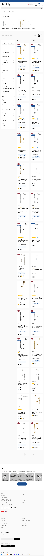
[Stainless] (23, 304)
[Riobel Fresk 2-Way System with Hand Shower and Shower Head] (37, 316)
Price (3, 41)
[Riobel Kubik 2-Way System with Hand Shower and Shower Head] (23, 80)
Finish (3, 75)
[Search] (41, 8)
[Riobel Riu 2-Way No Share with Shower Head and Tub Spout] (23, 428)
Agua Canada (20, 266)
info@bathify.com (4, 493)
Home (2, 11)
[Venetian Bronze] (20, 304)
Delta (19, 294)
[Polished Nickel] (24, 69)
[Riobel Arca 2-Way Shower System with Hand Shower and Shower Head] (37, 400)
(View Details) (29, 0)
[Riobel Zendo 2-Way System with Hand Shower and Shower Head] (37, 287)
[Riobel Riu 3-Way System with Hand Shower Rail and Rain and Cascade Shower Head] (37, 428)
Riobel (19, 87)
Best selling (34, 40)
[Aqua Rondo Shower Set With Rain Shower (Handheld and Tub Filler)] (37, 169)
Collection (6, 11)
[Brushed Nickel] (23, 69)
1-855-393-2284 (4, 495)
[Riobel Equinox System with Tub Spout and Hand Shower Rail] (23, 316)
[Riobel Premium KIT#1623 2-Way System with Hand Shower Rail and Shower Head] (23, 198)
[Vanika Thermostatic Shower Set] (23, 259)
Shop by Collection (6, 109)
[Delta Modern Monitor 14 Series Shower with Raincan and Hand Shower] (23, 400)
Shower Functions (5, 56)
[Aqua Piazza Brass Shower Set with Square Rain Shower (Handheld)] (37, 229)
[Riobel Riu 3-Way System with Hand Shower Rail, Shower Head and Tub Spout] (37, 49)
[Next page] (35, 454)
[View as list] (42, 35)
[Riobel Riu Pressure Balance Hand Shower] (23, 109)
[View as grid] (39, 35)
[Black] (21, 69)
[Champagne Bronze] (18, 304)
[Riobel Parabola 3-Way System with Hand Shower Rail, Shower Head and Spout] (37, 344)
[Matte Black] (34, 185)
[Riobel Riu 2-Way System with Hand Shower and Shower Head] (23, 49)
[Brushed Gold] (20, 69)
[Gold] (21, 276)
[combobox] (22, 8)
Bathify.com (40, 552)
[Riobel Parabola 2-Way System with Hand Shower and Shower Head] (23, 169)
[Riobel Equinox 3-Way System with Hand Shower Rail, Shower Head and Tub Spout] (23, 229)
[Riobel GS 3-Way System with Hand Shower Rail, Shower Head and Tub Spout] (37, 138)
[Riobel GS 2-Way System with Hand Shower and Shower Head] (37, 109)
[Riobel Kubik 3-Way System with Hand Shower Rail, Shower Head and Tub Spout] (23, 344)
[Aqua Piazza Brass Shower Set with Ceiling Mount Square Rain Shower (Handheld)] (37, 259)
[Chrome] (18, 69)
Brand (3, 96)
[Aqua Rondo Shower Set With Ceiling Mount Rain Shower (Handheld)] (23, 374)
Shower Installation (6, 67)
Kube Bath (34, 176)
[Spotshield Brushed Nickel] (23, 418)
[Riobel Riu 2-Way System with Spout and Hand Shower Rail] (23, 138)
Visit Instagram (22, 483)
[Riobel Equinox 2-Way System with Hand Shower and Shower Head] (37, 80)
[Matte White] (23, 276)
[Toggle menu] (1, 4)
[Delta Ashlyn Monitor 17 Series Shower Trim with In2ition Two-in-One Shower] (23, 287)
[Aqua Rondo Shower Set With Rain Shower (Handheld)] (37, 376)
